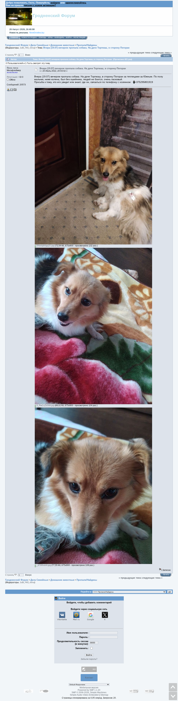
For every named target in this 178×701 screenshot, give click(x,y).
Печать (166, 56)
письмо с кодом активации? (40, 5)
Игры (50, 37)
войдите (55, 2)
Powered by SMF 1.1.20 (89, 690)
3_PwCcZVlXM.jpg (45, 405)
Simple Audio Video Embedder (84, 695)
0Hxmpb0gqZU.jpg (45, 245)
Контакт (89, 677)
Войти (68, 37)
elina (32, 48)
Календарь (59, 37)
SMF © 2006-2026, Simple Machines (89, 692)
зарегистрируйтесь (75, 2)
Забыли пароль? (89, 659)
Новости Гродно (29, 37)
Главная (14, 37)
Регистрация (79, 37)
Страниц (9, 55)
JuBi (22, 48)
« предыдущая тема (139, 52)
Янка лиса (12, 68)
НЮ (27, 48)
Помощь (42, 37)
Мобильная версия (89, 687)
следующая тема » (161, 52)
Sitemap (104, 695)
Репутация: (12, 77)
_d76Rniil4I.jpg (43, 565)
